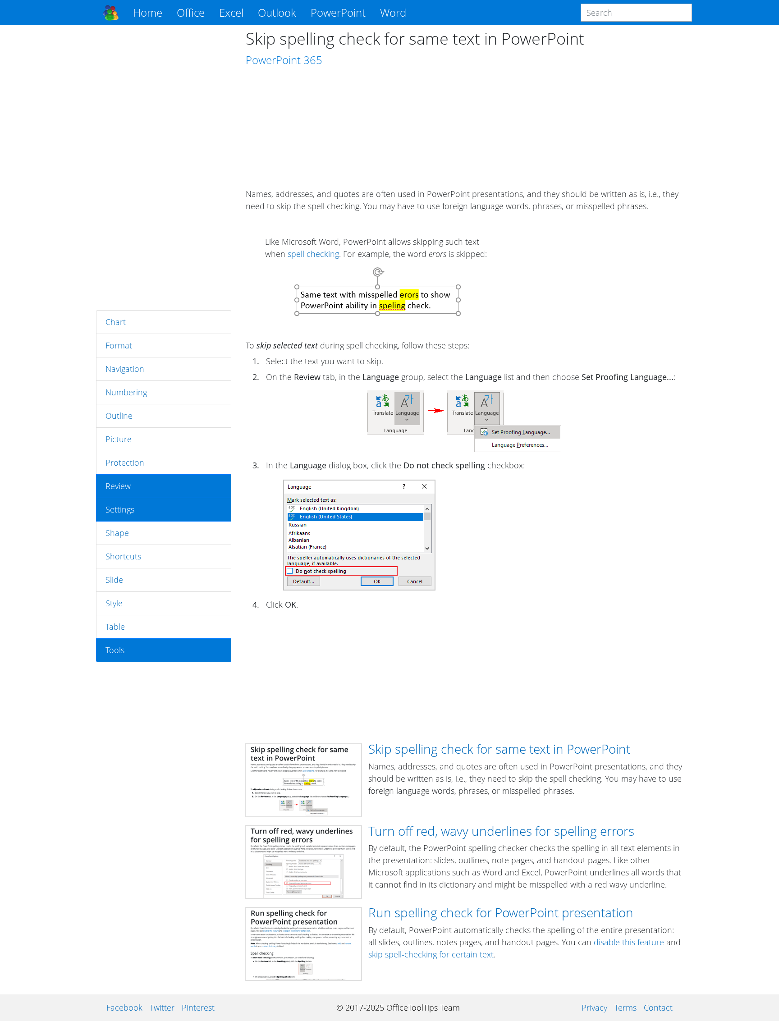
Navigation (124, 368)
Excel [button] (231, 12)
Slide (114, 579)
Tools (114, 650)
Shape (117, 532)
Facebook (124, 1007)
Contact (658, 1007)
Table (115, 626)
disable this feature (629, 942)
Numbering (126, 392)
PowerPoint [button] (338, 12)
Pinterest (198, 1007)
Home (147, 12)
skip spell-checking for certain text (431, 954)
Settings (119, 509)
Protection (124, 462)
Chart (115, 321)
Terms (625, 1007)
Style (114, 603)
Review (118, 486)
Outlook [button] (277, 12)
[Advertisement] (163, 167)
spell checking (313, 253)
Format (118, 345)
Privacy (594, 1007)
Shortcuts (123, 556)
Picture (118, 439)
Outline (119, 415)
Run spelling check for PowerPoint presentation (500, 912)
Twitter (162, 1007)
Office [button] (191, 12)
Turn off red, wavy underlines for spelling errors (501, 830)
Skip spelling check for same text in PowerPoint (499, 748)
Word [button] (393, 12)
